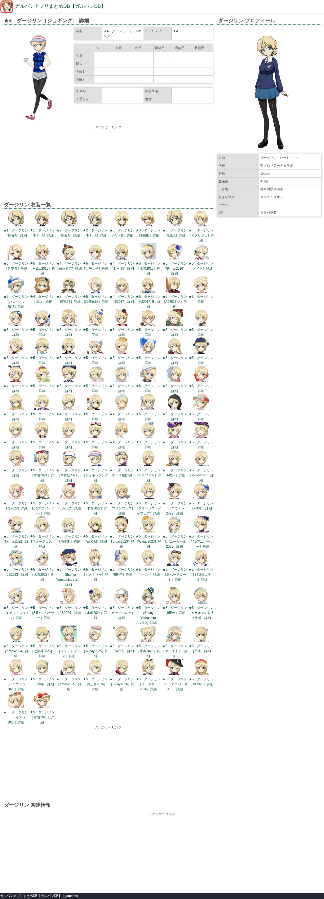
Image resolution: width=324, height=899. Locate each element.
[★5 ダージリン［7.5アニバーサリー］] (201, 525)
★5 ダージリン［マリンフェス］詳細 (122, 508)
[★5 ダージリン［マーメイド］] (174, 635)
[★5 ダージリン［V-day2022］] (201, 459)
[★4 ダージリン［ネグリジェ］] (201, 219)
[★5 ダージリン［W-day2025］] (95, 635)
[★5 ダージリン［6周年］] (174, 459)
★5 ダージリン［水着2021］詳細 (42, 475)
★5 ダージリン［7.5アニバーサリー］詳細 (201, 541)
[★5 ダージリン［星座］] (201, 635)
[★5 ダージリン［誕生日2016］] (174, 252)
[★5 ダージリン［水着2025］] (148, 635)
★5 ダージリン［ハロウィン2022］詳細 (174, 508)
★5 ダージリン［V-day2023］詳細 (121, 541)
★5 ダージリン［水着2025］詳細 (148, 651)
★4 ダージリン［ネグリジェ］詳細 (201, 235)
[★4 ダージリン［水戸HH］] (121, 252)
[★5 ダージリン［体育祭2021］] (68, 459)
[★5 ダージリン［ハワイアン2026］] (16, 701)
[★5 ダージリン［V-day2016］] (42, 252)
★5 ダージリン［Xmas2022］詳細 (16, 541)
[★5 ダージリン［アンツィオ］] (148, 459)
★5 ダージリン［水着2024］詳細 (95, 613)
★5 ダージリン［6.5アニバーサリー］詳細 (42, 508)
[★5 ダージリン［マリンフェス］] (121, 492)
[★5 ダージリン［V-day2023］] (121, 525)
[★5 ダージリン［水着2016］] (148, 252)
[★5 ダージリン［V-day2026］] (121, 668)
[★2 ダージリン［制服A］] (68, 219)
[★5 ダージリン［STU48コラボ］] (201, 558)
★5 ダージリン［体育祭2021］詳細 (68, 475)
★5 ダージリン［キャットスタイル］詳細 (16, 613)
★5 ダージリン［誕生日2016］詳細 (174, 268)
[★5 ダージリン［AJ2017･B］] (148, 285)
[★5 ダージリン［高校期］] (95, 525)
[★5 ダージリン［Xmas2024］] (16, 635)
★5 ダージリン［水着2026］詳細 (42, 717)
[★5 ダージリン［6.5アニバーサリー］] (42, 492)
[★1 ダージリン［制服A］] (16, 219)
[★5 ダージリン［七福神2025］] (42, 635)
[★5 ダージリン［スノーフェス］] (42, 525)
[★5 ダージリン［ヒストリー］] (95, 558)
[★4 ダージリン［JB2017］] (121, 285)
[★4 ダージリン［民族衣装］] (68, 252)
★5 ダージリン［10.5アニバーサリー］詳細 (174, 684)
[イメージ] (38, 121)
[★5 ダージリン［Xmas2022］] (16, 525)
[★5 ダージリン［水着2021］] (42, 459)
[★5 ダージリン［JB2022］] (68, 492)
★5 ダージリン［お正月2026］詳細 (95, 684)
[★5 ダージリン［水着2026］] (42, 701)
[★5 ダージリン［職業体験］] (95, 285)
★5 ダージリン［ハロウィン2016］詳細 (15, 302)
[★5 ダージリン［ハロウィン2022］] (174, 492)
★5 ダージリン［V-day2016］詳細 (42, 268)
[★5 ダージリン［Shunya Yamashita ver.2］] (148, 596)
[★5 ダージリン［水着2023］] (42, 558)
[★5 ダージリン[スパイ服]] (121, 459)
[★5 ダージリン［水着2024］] (95, 596)
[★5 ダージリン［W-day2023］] (148, 525)
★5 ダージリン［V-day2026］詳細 (121, 684)
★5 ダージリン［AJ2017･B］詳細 (148, 302)
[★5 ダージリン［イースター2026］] (148, 668)
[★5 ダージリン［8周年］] (121, 558)
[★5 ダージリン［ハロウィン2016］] (16, 285)
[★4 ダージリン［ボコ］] (42, 285)
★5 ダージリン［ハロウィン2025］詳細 (15, 684)
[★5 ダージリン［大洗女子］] (95, 252)
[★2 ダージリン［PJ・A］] (95, 219)
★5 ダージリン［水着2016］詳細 (148, 268)
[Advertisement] (108, 165)
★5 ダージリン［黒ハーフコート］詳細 (174, 575)
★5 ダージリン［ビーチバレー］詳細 (122, 613)
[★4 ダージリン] (16, 374)
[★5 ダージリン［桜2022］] (16, 492)
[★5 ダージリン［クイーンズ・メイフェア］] (148, 492)
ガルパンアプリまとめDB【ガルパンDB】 (60, 6)
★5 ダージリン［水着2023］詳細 (42, 575)
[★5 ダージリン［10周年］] (42, 668)
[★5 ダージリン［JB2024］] (68, 596)
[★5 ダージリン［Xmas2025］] (68, 668)
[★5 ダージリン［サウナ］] (148, 558)
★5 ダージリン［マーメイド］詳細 (174, 651)
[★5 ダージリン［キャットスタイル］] (16, 596)
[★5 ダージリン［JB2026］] (201, 668)
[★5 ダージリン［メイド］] (201, 252)
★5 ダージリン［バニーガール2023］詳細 (174, 541)
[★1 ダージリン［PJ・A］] (42, 219)
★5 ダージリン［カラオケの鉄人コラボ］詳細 (201, 613)
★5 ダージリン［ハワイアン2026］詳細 (15, 717)
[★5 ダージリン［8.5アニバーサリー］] (42, 596)
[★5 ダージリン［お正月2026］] (95, 668)
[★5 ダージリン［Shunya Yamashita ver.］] (68, 558)
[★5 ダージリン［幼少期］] (68, 525)
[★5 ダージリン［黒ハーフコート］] (174, 558)
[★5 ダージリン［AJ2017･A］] (174, 285)
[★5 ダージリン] (201, 285)
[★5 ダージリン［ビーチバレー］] (121, 596)
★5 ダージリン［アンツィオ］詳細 (148, 475)
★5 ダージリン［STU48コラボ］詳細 (201, 575)
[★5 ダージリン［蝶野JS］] (68, 285)
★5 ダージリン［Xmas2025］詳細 (69, 684)
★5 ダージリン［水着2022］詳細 (95, 508)
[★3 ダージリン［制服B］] (148, 219)
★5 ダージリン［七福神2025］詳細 (42, 651)
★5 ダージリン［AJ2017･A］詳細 (174, 302)
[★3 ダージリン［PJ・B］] (121, 219)
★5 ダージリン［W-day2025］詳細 (95, 651)
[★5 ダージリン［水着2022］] (95, 492)
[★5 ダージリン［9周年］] (174, 596)
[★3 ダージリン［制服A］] (174, 219)
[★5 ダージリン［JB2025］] (121, 635)
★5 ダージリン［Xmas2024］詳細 (16, 651)
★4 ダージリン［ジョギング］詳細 (95, 475)
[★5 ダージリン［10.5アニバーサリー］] (174, 668)
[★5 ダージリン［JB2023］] (16, 558)
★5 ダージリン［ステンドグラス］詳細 (68, 651)
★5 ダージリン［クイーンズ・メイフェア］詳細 (148, 508)
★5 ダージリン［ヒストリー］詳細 (95, 575)
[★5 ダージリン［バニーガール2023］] (174, 525)
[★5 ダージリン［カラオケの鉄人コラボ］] (201, 596)
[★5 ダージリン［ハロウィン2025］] (16, 668)
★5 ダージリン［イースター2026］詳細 (148, 684)
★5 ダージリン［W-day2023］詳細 (148, 541)
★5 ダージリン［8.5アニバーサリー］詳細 (42, 613)
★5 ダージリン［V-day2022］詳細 (201, 475)
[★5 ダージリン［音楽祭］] (16, 252)
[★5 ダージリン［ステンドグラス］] (68, 635)
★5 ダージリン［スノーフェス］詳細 (42, 541)
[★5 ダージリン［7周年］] (201, 492)
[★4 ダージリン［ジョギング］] (95, 459)
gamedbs (71, 896)
